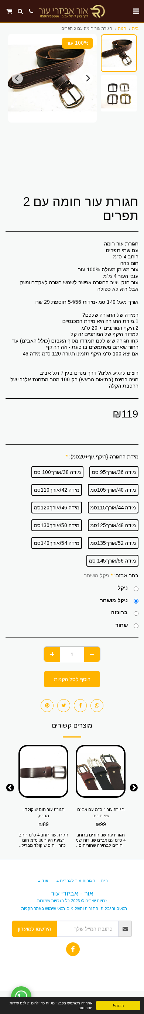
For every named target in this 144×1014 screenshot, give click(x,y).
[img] (101, 771)
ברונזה (119, 612)
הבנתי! (118, 1005)
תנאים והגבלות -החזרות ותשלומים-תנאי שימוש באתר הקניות (74, 908)
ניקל (122, 588)
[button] (136, 11)
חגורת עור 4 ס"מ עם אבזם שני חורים (100, 812)
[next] (17, 78)
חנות (122, 28)
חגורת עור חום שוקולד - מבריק (44, 812)
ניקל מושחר (114, 600)
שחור (121, 625)
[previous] (87, 78)
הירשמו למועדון (34, 929)
